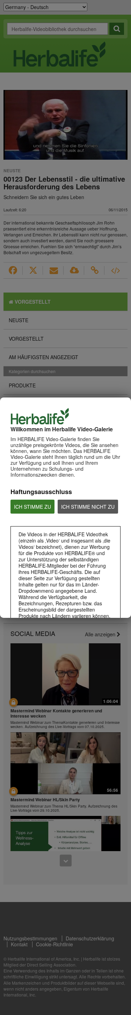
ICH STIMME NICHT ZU (88, 506)
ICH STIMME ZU (32, 506)
